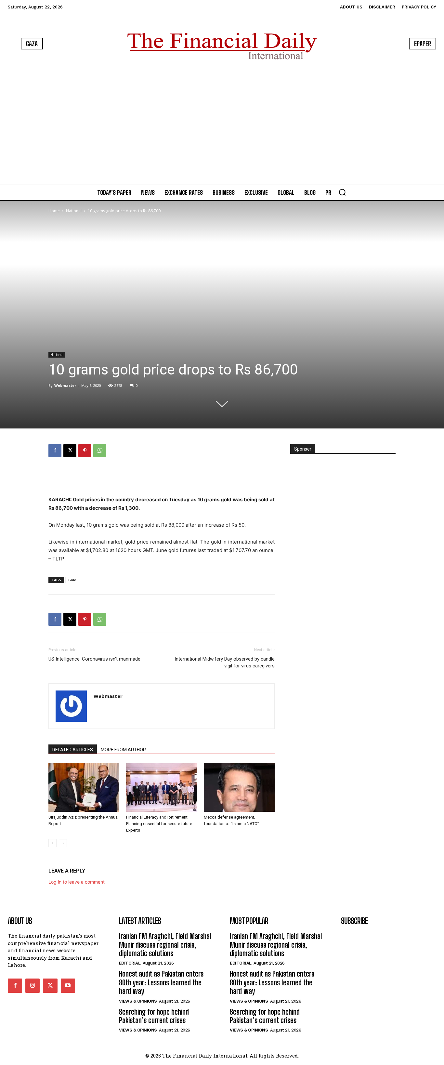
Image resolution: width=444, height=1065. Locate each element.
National (74, 211)
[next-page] (63, 843)
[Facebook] (54, 450)
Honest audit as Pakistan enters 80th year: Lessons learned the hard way (161, 982)
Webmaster (65, 385)
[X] (69, 450)
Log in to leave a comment (76, 882)
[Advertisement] (222, 123)
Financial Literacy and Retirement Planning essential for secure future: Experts (159, 824)
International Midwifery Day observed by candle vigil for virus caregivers (225, 662)
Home (54, 211)
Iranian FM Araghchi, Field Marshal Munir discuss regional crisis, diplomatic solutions (165, 945)
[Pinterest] (84, 450)
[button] (342, 192)
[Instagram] (32, 986)
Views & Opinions (138, 1001)
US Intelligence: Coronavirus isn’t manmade (94, 659)
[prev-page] (52, 843)
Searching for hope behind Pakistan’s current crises (154, 1016)
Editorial (130, 963)
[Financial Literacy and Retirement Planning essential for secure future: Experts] (161, 787)
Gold (72, 579)
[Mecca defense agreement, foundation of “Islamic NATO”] (239, 787)
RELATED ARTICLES (72, 749)
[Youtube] (68, 986)
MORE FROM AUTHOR (123, 749)
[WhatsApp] (99, 450)
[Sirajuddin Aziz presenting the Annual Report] (83, 787)
